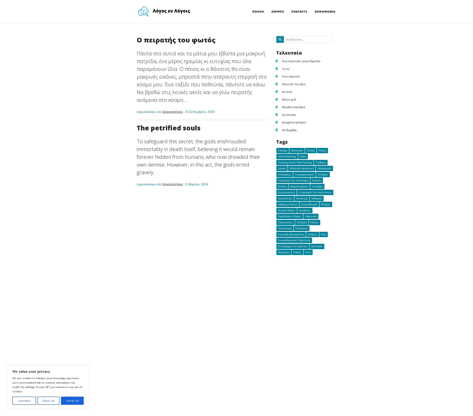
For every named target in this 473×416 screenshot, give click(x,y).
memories (297, 150)
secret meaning (287, 156)
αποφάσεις (284, 174)
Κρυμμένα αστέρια (294, 122)
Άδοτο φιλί (289, 99)
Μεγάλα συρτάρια (293, 107)
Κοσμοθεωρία (309, 204)
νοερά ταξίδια (286, 210)
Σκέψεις (312, 234)
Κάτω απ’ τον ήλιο (294, 84)
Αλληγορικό (324, 168)
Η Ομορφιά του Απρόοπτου (315, 192)
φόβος (297, 252)
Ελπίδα (282, 186)
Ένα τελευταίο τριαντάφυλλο (301, 61)
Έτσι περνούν (291, 76)
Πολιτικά (302, 222)
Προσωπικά (285, 228)
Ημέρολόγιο (285, 198)
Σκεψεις (277, 11)
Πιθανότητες (285, 222)
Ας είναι (287, 91)
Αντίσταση (289, 115)
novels (311, 150)
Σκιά (323, 234)
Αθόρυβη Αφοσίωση (301, 168)
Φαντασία (316, 246)
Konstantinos (173, 112)
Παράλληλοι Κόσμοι (289, 216)
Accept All (72, 400)
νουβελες (305, 210)
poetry (322, 150)
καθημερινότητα (287, 204)
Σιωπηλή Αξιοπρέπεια (291, 234)
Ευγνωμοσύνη (286, 192)
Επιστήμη (317, 186)
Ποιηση (258, 11)
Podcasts (299, 11)
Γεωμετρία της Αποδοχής (293, 180)
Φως (308, 252)
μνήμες (325, 204)
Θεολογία (302, 198)
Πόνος (314, 222)
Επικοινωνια (325, 11)
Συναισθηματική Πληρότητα (294, 240)
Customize (24, 400)
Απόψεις (323, 174)
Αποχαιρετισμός (304, 174)
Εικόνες (316, 180)
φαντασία (283, 252)
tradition (321, 162)
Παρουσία (311, 216)
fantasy (282, 150)
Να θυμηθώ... (290, 130)
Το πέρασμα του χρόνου (292, 246)
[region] (48, 387)
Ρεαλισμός (301, 228)
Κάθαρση (317, 198)
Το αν (286, 69)
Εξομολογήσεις (299, 186)
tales (303, 156)
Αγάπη (282, 168)
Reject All (48, 400)
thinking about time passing (295, 162)
